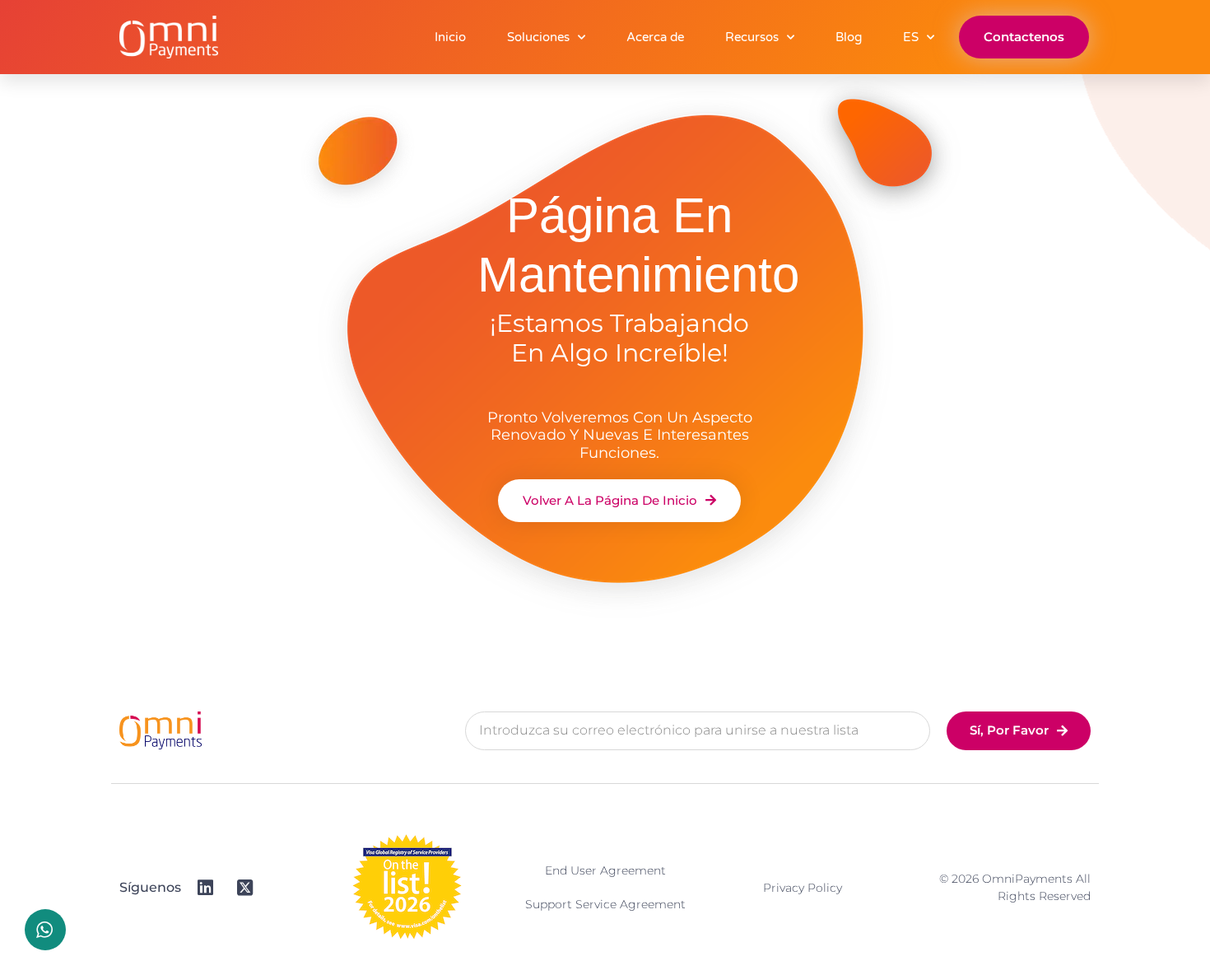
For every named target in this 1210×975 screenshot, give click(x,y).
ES (911, 37)
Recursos (752, 37)
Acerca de (655, 37)
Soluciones (538, 37)
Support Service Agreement (605, 904)
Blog (848, 37)
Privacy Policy (802, 887)
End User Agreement (605, 870)
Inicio (450, 37)
